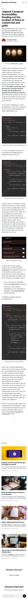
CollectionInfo (6, 270)
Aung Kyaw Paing (11, 40)
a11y (3, 8)
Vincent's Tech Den (8, 2)
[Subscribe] (24, 596)
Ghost (17, 575)
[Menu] (26, 2)
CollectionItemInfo (19, 291)
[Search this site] (23, 2)
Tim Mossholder (14, 63)
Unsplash (21, 63)
